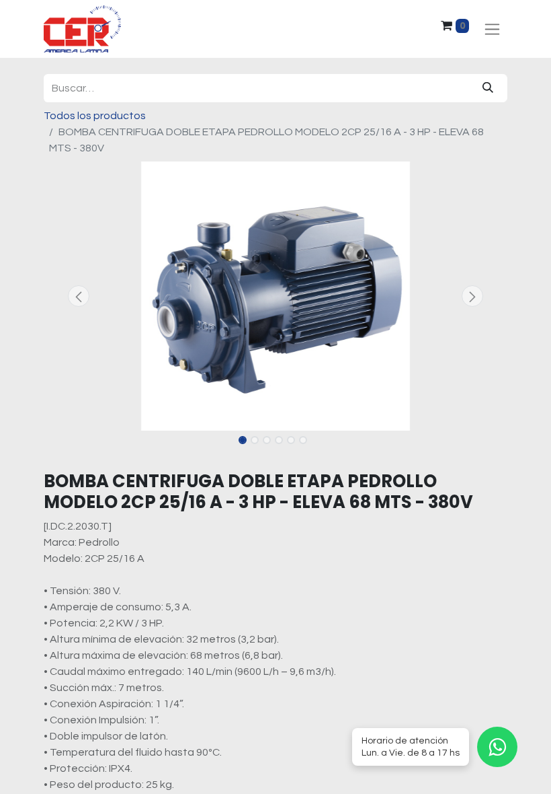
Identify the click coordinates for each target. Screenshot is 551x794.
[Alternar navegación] (492, 29)
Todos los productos (95, 115)
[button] (79, 296)
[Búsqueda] (487, 88)
